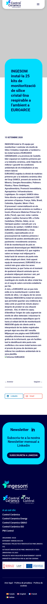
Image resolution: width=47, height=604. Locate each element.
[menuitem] (10, 593)
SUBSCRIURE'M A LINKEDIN (24, 455)
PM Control (8, 530)
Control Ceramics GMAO (14, 522)
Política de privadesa (23, 583)
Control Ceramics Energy (14, 518)
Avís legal (9, 583)
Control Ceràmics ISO (13, 526)
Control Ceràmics (11, 514)
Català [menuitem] (12, 594)
